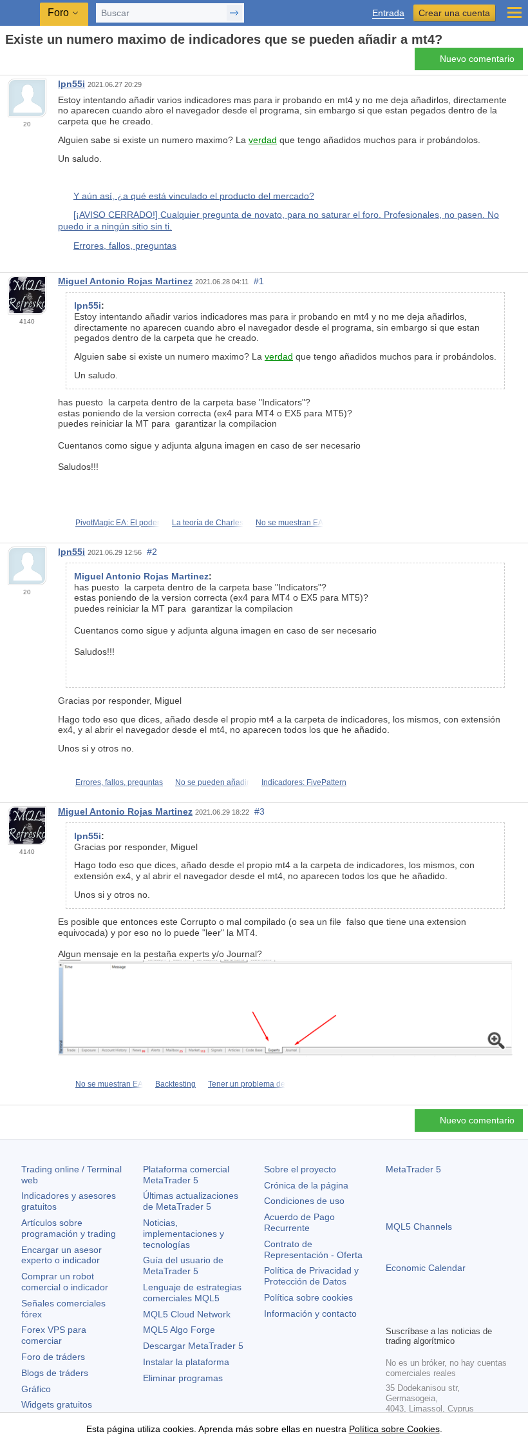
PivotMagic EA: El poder (117, 522)
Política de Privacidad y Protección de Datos (311, 1275)
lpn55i (71, 84)
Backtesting (175, 1084)
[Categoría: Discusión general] (24, 62)
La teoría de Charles (207, 522)
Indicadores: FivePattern (303, 782)
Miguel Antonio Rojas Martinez (125, 281)
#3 (259, 811)
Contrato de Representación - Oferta (313, 1249)
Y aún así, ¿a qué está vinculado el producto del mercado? (193, 195)
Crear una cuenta (454, 13)
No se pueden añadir (212, 782)
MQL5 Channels (419, 1226)
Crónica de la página (306, 1185)
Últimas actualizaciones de (190, 1201)
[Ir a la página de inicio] (9, 62)
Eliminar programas (183, 1378)
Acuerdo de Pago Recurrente (299, 1222)
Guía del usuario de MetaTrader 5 (183, 1265)
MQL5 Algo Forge (179, 1329)
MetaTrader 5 (413, 1169)
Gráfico (36, 1389)
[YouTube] (455, 1313)
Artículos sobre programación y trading (68, 1228)
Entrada (388, 13)
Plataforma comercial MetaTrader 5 (186, 1174)
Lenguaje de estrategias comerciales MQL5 (192, 1292)
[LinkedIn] (476, 1313)
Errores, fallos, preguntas (124, 245)
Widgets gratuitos (56, 1404)
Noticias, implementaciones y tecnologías (183, 1233)
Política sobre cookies (308, 1297)
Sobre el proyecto (300, 1169)
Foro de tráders (53, 1357)
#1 (259, 281)
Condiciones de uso (304, 1201)
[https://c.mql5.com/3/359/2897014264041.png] (285, 1007)
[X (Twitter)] (434, 1313)
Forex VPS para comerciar (53, 1335)
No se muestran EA (289, 522)
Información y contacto (310, 1313)
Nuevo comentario (477, 58)
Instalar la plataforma (186, 1362)
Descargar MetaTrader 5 (193, 1346)
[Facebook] (393, 1313)
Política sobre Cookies (394, 1429)
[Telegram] (414, 1313)
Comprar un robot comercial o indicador (64, 1281)
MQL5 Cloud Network (187, 1314)
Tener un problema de (246, 1084)
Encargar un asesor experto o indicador (61, 1255)
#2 (152, 552)
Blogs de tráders (54, 1373)
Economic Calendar (426, 1268)
